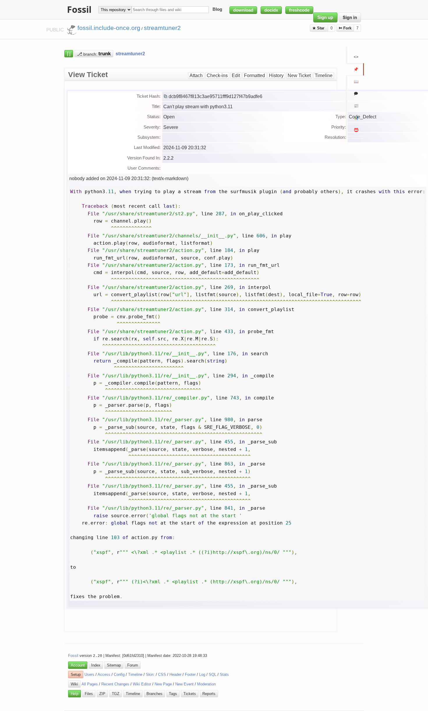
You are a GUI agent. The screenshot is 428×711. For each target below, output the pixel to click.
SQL (212, 674)
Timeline (324, 75)
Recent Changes (115, 684)
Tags (173, 694)
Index (95, 665)
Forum (132, 665)
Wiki (74, 684)
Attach (196, 75)
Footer (190, 674)
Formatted (254, 75)
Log (202, 674)
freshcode (299, 10)
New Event (184, 684)
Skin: (150, 674)
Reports (208, 694)
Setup (76, 674)
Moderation (206, 684)
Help (74, 694)
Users (89, 674)
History (276, 75)
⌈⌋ (68, 53)
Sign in (350, 17)
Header (175, 674)
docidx (271, 10)
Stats (224, 674)
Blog (217, 9)
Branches (154, 694)
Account (78, 665)
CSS (162, 674)
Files (89, 694)
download (243, 10)
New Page (163, 684)
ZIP (102, 694)
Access (104, 674)
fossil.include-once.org (108, 27)
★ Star (319, 28)
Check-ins (217, 75)
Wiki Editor (142, 684)
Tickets (189, 694)
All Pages (90, 684)
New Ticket (299, 75)
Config (119, 674)
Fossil (73, 655)
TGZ (115, 694)
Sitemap (114, 665)
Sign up (325, 17)
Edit (236, 75)
